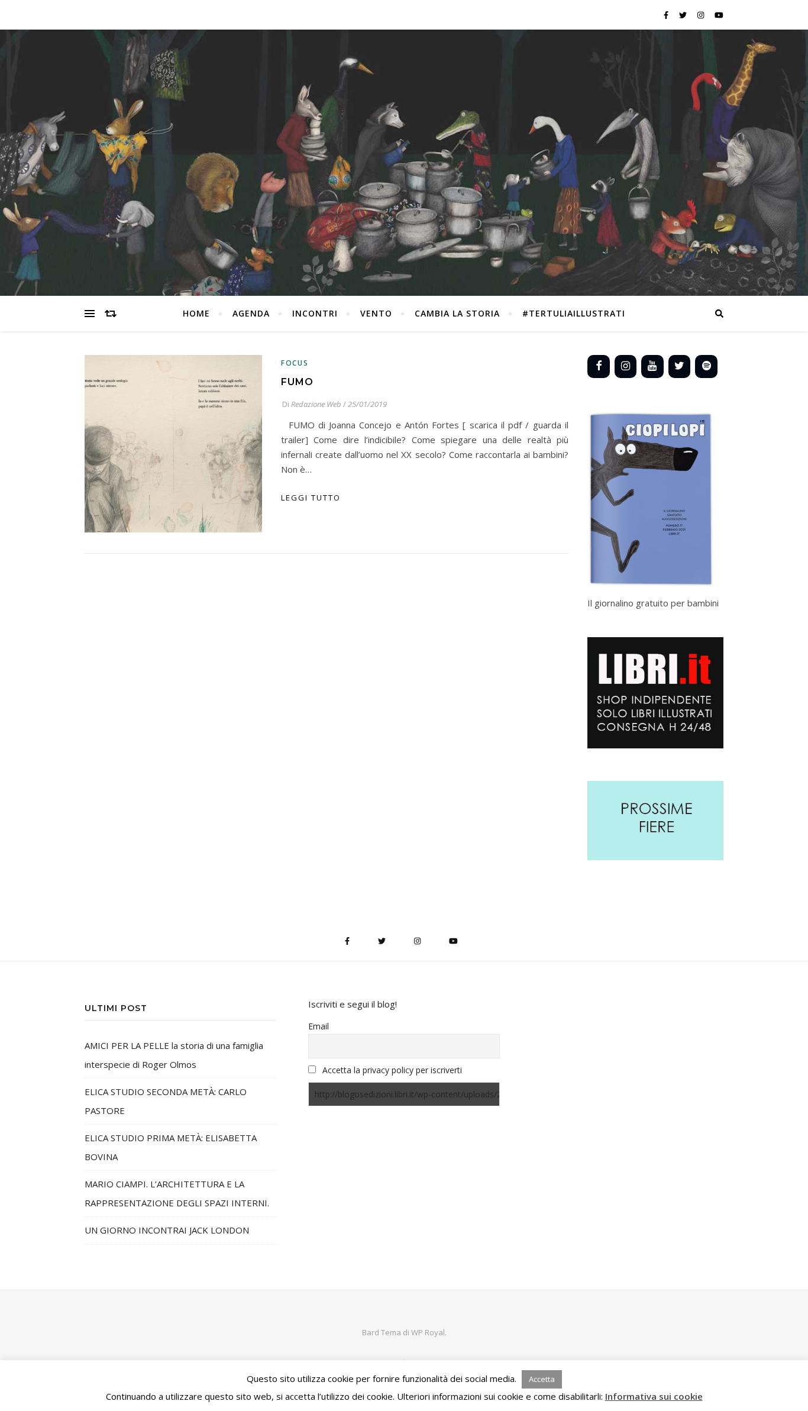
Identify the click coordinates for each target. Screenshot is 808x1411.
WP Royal (428, 1332)
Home (196, 313)
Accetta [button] (542, 1379)
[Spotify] (706, 366)
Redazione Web (316, 404)
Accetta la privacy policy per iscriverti (392, 1070)
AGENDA (251, 313)
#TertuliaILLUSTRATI (573, 313)
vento (376, 313)
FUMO (297, 382)
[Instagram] (626, 366)
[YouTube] (652, 366)
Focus (295, 363)
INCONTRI (315, 313)
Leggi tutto (311, 497)
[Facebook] (598, 366)
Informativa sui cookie (654, 1396)
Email (318, 1026)
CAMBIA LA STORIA (457, 313)
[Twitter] (679, 366)
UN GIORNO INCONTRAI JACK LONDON (167, 1230)
